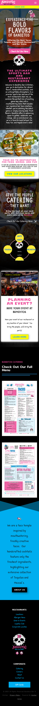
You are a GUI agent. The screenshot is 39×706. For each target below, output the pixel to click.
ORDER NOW (20, 7)
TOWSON (7, 249)
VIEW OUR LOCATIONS (19, 173)
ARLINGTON (31, 249)
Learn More (19, 336)
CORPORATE (19, 663)
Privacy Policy (15, 695)
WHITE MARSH (19, 238)
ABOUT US (19, 589)
